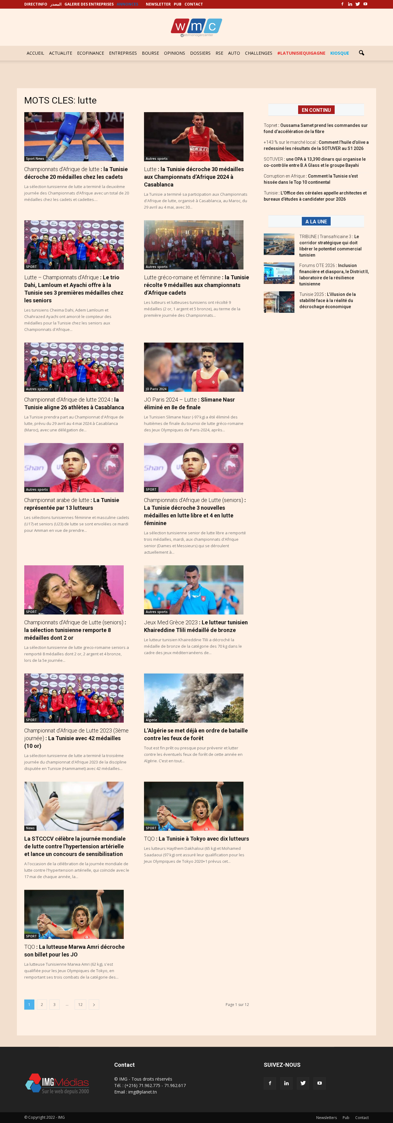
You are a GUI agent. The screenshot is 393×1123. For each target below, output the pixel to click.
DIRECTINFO (35, 4)
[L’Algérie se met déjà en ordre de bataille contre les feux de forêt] (196, 698)
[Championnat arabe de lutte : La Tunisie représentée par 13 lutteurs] (76, 467)
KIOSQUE (339, 53)
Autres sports (157, 158)
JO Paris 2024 (156, 389)
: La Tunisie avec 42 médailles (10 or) (76, 738)
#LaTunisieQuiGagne (301, 53)
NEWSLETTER (158, 4)
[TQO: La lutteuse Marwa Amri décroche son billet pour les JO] (76, 914)
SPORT (31, 267)
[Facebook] (342, 4)
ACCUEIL (35, 53)
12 (80, 1004)
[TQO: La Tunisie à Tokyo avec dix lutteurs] (196, 806)
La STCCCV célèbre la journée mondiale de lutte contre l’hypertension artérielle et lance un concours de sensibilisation (75, 846)
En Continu (316, 110)
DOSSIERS (200, 53)
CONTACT (194, 4)
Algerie (151, 720)
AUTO (234, 53)
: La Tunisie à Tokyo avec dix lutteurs (196, 838)
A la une (316, 222)
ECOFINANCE (90, 53)
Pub (346, 1117)
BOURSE (150, 53)
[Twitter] (357, 4)
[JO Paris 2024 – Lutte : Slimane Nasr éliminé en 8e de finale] (196, 367)
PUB (177, 4)
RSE (219, 53)
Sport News (35, 158)
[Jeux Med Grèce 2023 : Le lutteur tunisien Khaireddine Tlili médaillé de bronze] (196, 590)
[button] (361, 53)
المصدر (55, 4)
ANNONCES (127, 4)
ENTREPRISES (123, 53)
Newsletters (326, 1117)
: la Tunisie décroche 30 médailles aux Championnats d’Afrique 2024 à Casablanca (194, 177)
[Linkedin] (350, 4)
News (30, 828)
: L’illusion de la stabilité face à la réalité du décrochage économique (327, 300)
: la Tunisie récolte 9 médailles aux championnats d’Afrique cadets (196, 285)
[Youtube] (365, 4)
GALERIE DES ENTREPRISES (89, 4)
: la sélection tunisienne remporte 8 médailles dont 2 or (75, 630)
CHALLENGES (258, 53)
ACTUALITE (60, 53)
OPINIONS (174, 53)
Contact (362, 1117)
